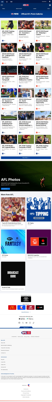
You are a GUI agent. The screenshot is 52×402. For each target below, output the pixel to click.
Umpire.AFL (3, 364)
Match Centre (19, 8)
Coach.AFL (3, 362)
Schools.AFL (3, 367)
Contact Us (3, 352)
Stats (48, 8)
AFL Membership (4, 369)
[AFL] (2, 2)
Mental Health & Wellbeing (6, 345)
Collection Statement (35, 336)
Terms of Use (20, 336)
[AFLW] (7, 2)
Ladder (34, 8)
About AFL (3, 342)
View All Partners (25, 312)
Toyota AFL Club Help (5, 347)
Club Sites (44, 1)
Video (3, 8)
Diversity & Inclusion (5, 350)
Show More (27, 158)
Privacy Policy (27, 336)
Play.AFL (2, 359)
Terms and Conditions (26, 391)
